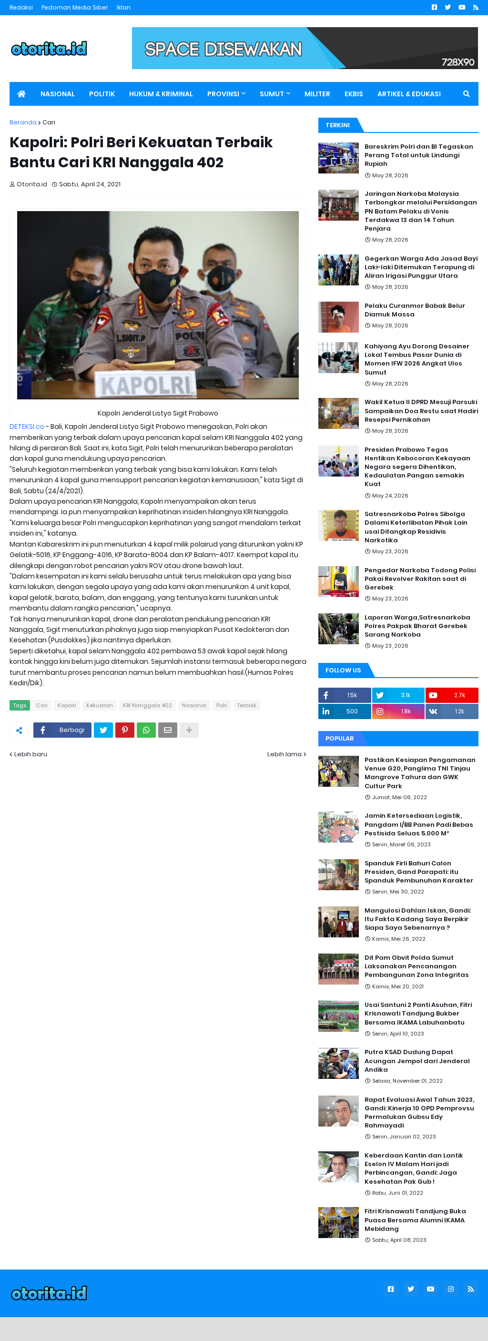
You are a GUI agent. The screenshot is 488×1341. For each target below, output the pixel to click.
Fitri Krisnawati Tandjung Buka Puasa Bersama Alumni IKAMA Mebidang (415, 1220)
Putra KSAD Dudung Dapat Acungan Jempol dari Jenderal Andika (417, 1061)
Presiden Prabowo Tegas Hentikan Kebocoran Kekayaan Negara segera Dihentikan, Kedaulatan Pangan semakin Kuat (417, 467)
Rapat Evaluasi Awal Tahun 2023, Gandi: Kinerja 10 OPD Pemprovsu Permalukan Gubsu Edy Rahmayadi (419, 1113)
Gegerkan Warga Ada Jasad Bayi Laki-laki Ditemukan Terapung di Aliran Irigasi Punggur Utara (421, 267)
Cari (48, 122)
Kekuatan (99, 705)
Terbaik (246, 705)
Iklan (124, 7)
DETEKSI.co (27, 426)
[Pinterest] (124, 730)
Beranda (23, 122)
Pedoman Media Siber (74, 7)
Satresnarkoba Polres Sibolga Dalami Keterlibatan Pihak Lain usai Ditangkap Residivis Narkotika (416, 527)
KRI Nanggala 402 (147, 705)
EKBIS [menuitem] (354, 94)
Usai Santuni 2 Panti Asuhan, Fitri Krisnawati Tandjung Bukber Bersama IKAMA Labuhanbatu (418, 1013)
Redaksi (21, 7)
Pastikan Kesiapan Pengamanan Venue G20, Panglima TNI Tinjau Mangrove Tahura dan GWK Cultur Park (420, 773)
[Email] (167, 730)
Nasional (194, 705)
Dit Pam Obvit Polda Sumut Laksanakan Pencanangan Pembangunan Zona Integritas (417, 966)
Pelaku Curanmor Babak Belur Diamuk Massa (415, 310)
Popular (339, 738)
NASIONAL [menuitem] (58, 94)
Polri (221, 705)
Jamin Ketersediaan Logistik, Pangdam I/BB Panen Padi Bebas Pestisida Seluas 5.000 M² (419, 824)
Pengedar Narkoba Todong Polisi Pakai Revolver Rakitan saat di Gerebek (420, 579)
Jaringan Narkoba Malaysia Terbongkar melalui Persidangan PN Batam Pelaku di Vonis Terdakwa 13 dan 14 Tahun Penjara (421, 211)
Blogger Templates (76, 1328)
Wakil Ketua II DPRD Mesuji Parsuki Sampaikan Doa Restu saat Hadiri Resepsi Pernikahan (421, 411)
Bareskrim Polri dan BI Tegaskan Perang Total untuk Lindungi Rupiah (419, 155)
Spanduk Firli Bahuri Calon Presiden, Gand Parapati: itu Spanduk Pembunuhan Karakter (419, 872)
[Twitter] (103, 730)
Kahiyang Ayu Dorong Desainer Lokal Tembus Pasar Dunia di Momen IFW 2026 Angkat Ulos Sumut (417, 359)
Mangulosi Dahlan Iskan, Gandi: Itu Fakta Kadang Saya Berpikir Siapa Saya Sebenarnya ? (418, 919)
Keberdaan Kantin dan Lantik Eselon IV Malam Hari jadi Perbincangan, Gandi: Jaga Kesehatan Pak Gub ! (414, 1168)
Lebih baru (30, 754)
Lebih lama (284, 754)
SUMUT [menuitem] (272, 94)
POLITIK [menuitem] (102, 94)
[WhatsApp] (146, 730)
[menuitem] (21, 94)
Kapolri (67, 705)
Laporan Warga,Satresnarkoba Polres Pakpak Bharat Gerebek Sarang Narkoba (417, 626)
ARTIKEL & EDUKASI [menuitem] (409, 94)
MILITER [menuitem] (317, 94)
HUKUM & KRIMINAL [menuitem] (161, 94)
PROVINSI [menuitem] (223, 94)
